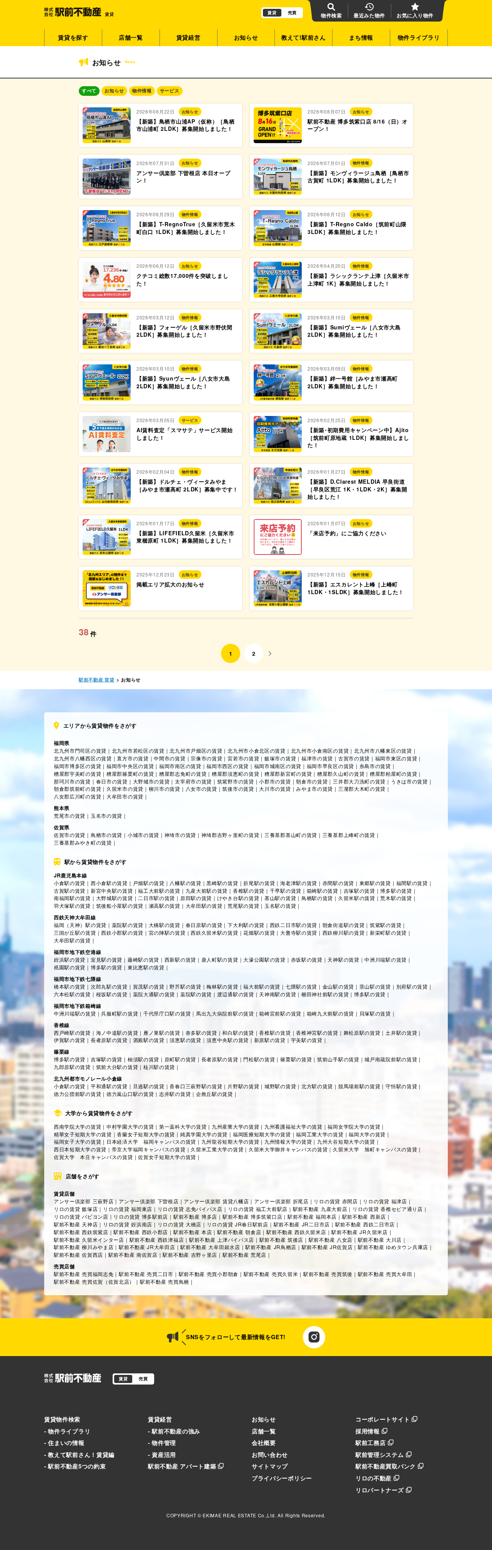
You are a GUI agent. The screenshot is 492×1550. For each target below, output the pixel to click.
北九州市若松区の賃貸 (138, 750)
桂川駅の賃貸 (159, 1067)
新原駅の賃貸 (270, 1040)
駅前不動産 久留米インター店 (89, 1239)
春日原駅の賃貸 (204, 925)
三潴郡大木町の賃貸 (362, 788)
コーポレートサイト (383, 1419)
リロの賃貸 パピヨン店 (81, 1216)
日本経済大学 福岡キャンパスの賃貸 (151, 1141)
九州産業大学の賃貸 (235, 1126)
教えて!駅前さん (303, 37)
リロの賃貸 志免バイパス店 (190, 1209)
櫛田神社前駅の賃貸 (325, 994)
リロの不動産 (374, 1478)
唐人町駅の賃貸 (219, 959)
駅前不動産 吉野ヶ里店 (190, 1254)
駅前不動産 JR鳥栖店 (270, 1247)
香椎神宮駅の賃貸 (317, 1032)
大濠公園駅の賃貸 (264, 959)
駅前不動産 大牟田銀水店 (210, 1247)
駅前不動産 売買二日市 (146, 1274)
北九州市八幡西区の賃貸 (83, 758)
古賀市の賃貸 (354, 758)
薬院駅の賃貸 (127, 925)
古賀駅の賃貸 (69, 890)
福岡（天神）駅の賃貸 (80, 925)
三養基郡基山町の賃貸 (290, 834)
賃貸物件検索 (62, 1419)
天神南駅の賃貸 (277, 994)
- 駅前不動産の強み (174, 1431)
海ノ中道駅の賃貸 (117, 1032)
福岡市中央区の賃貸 (130, 766)
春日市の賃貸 (112, 781)
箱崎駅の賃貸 (322, 890)
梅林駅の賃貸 (222, 986)
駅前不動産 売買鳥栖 (164, 1281)
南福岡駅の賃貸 (72, 898)
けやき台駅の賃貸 (238, 898)
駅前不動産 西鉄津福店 (157, 1239)
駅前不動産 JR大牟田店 (147, 1247)
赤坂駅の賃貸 (306, 959)
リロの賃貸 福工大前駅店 (258, 1209)
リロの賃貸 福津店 (385, 1201)
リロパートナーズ (380, 1490)
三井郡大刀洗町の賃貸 (359, 781)
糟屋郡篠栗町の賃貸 (130, 773)
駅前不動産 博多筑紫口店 (252, 1216)
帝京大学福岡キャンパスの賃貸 (149, 1149)
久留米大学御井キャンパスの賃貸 (288, 1149)
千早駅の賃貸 (285, 890)
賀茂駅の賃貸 (149, 986)
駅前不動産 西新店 (364, 1216)
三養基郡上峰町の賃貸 (348, 834)
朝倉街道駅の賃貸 (343, 925)
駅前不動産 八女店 (330, 1239)
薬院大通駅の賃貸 (154, 994)
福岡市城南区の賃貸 (277, 766)
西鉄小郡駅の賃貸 (122, 932)
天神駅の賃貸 (343, 959)
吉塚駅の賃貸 (359, 890)
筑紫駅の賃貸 (385, 925)
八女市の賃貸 (201, 788)
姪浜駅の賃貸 (69, 959)
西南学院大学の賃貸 (77, 1126)
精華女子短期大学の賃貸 (83, 1134)
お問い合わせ (270, 1454)
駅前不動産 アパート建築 (182, 1466)
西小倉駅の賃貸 (109, 883)
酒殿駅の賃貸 (149, 1040)
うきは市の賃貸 (409, 781)
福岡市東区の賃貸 (396, 758)
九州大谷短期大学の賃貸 (346, 1141)
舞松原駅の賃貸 (362, 1032)
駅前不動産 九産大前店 (320, 1209)
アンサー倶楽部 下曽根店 (148, 1201)
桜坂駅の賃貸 (112, 994)
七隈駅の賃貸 (301, 986)
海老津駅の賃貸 (298, 883)
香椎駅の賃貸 (248, 890)
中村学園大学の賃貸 (130, 1126)
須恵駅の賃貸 (185, 1040)
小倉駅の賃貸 (69, 883)
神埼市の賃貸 (180, 834)
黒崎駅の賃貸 (222, 883)
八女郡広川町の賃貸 (77, 796)
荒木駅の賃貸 (396, 898)
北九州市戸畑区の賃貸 (196, 750)
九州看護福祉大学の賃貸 (293, 1126)
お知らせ (246, 37)
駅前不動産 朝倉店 (239, 1232)
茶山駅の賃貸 (375, 986)
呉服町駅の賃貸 (119, 1013)
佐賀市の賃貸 (69, 834)
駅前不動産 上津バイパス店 (221, 1239)
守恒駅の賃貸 (401, 1086)
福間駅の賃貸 (412, 883)
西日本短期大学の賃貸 (80, 1149)
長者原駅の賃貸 (109, 1040)
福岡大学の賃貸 (367, 1134)
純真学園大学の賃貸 (204, 1134)
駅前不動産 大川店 (380, 1239)
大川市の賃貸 (275, 788)
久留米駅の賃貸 (356, 898)
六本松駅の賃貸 (72, 994)
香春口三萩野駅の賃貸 (196, 1086)
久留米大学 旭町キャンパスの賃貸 (375, 1149)
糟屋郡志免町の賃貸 (182, 773)
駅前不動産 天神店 (76, 1224)
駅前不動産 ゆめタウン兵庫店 (393, 1247)
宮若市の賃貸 (243, 758)
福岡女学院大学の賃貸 (353, 1126)
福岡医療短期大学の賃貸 (262, 1134)
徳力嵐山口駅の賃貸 (130, 1093)
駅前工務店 (371, 1442)
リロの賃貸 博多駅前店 (140, 1216)
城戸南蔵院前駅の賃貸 (390, 1059)
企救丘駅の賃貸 (214, 1093)
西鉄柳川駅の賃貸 (343, 932)
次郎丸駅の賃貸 (109, 986)
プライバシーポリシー (282, 1478)
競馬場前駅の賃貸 (359, 1086)
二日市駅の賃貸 (156, 898)
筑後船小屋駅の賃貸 (119, 905)
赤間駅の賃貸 (338, 883)
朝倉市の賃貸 (311, 781)
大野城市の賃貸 (151, 781)
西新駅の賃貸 (180, 959)
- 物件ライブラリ (67, 1431)
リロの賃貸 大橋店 (179, 1224)
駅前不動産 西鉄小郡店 (140, 1232)
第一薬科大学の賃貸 (182, 1126)
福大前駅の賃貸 (261, 986)
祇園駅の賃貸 (69, 967)
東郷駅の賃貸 (375, 883)
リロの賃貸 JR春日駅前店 (237, 1224)
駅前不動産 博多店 (195, 1216)
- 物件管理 (162, 1442)
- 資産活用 (162, 1454)
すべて (89, 90)
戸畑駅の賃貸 (149, 883)
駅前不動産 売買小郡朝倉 (208, 1274)
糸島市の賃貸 (375, 766)
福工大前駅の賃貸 (159, 890)
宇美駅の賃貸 (306, 1040)
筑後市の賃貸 (238, 788)
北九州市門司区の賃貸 (80, 750)
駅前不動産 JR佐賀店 (327, 1247)
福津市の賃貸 (317, 758)
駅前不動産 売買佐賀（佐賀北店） (94, 1281)
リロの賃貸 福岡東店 (127, 1209)
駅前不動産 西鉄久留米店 (296, 1232)
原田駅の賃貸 (196, 898)
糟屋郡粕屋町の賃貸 (393, 773)
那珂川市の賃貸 (72, 781)
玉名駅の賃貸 (280, 905)
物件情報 (142, 90)
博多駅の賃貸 (396, 890)
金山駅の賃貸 (338, 986)
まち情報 (361, 37)
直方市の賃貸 (132, 758)
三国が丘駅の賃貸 (75, 932)
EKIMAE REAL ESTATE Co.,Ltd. (239, 1515)
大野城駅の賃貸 (114, 898)
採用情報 (368, 1431)
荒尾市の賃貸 (69, 815)
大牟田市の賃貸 (124, 796)
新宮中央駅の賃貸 (112, 890)
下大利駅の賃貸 (246, 925)
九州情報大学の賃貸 (288, 1141)
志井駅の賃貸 (175, 1093)
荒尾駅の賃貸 (243, 905)
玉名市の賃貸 (106, 815)
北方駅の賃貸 (317, 1086)
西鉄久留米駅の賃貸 (214, 932)
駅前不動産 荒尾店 (244, 1254)
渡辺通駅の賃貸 (235, 994)
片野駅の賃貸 (243, 1086)
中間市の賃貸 (169, 758)
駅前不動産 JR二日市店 (302, 1224)
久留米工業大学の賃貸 (217, 1149)
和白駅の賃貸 (238, 1032)
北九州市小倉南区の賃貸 (320, 750)
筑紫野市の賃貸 (235, 781)
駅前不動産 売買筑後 (327, 1274)
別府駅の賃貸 (412, 986)
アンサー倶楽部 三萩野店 (83, 1201)
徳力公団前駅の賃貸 (77, 1093)
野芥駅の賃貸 (185, 986)
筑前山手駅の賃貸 (338, 1059)
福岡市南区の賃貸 (180, 766)
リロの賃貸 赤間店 (335, 1201)
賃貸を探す (73, 37)
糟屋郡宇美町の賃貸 (77, 773)
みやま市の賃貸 (314, 788)
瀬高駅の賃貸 (164, 905)
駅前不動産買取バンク (386, 1466)
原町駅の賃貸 (180, 1059)
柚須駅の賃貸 (143, 1059)
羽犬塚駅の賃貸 (72, 905)
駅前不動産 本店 (192, 1232)
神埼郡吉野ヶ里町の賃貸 (230, 834)
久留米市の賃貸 (124, 788)
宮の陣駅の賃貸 (167, 932)
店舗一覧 (131, 37)
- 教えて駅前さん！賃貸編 (79, 1454)
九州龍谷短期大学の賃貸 (230, 1141)
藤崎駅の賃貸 (143, 959)
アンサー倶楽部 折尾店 (281, 1201)
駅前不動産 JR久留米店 (359, 1232)
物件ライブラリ (419, 37)
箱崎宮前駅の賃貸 (280, 1013)
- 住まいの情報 (64, 1442)
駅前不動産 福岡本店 (312, 1216)
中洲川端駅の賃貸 (385, 959)
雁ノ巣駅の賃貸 (161, 1032)
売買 (292, 12)
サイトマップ (270, 1466)
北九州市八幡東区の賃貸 (383, 750)
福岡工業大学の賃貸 (319, 1134)
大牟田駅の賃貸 (204, 905)
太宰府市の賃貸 (193, 781)
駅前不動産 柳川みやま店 (83, 1247)
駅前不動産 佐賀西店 (78, 1254)
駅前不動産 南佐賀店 (133, 1254)
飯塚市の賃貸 (280, 758)
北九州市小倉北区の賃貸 (257, 750)
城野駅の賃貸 (280, 1086)
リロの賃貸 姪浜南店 (127, 1224)
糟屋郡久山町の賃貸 (340, 773)
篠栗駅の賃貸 (296, 1059)
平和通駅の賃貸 (109, 1086)
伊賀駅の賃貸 (69, 1040)
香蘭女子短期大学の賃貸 (146, 1134)
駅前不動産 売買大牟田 (385, 1274)
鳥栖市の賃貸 (106, 834)
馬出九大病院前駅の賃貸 (225, 1013)
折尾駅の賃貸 (259, 883)
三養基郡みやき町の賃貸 (83, 842)
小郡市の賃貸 (275, 781)
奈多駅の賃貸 (201, 1032)
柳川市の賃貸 (164, 788)
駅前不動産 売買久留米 (271, 1274)
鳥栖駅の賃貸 (317, 898)
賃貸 (272, 12)
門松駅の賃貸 (259, 1059)
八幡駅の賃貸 (185, 883)
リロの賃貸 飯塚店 (76, 1209)
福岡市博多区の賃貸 (77, 766)
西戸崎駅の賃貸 (72, 1032)
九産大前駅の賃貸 (207, 890)
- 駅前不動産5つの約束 (75, 1466)
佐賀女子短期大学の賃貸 (167, 1157)
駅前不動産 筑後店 (281, 1239)
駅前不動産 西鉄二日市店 (365, 1224)
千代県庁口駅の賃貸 (167, 1013)
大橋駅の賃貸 (164, 925)
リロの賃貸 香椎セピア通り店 (387, 1209)
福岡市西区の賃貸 (227, 766)
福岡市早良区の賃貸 (330, 766)
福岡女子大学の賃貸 (77, 1141)
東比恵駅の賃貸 (146, 967)
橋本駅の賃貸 (69, 986)
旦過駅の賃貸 (149, 1086)
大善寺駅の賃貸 (298, 932)
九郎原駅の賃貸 (72, 1067)
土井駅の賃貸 (401, 1032)
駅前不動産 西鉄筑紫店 (81, 1232)
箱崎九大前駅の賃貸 (330, 1013)
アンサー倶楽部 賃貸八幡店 (216, 1201)
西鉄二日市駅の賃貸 (293, 925)
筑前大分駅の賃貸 (117, 1067)
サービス (170, 90)
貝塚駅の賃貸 (375, 1013)
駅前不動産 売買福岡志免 (83, 1274)
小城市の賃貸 (143, 834)
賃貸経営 (188, 37)
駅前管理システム (380, 1454)
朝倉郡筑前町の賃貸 (77, 788)
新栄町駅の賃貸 (388, 932)
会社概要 (264, 1442)
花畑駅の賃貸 (259, 932)
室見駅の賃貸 (106, 959)
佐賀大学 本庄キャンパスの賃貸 (93, 1157)
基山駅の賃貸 (280, 898)
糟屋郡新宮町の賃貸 (288, 773)
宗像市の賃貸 (206, 758)
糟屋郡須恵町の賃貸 (235, 773)
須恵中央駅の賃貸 (227, 1040)
